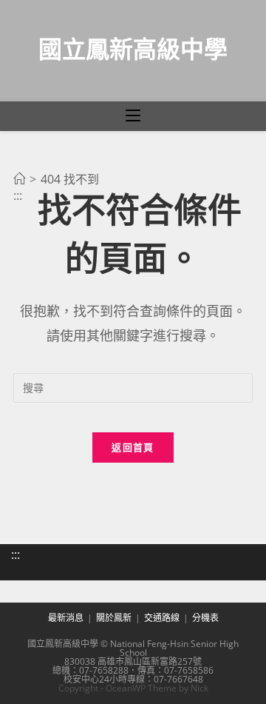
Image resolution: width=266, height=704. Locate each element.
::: (15, 554)
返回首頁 (133, 447)
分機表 (205, 617)
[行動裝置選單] (133, 116)
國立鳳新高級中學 (133, 48)
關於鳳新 (114, 617)
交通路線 (162, 617)
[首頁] (19, 179)
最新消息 (65, 617)
